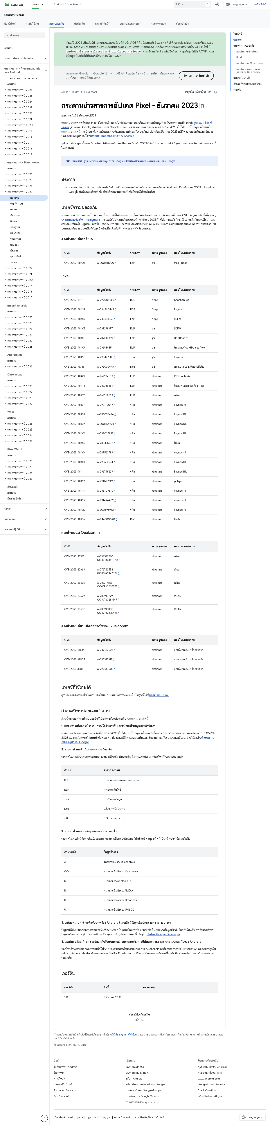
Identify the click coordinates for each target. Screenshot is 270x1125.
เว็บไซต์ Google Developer (163, 934)
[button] (22, 58)
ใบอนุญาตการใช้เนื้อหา (127, 1034)
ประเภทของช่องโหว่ (72, 220)
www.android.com (209, 1078)
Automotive (158, 23)
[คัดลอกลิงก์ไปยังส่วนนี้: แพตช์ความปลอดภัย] (101, 207)
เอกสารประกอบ (14, 15)
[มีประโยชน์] (210, 92)
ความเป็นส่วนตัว (122, 1117)
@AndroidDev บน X (137, 1072)
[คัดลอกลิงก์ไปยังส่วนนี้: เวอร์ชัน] (78, 973)
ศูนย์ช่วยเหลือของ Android (212, 1067)
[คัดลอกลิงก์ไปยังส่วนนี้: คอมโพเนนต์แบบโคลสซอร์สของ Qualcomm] (132, 626)
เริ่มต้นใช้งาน (32, 23)
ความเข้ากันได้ (102, 23)
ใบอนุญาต (105, 1117)
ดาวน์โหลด (59, 1078)
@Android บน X (135, 1067)
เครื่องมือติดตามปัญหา (210, 1096)
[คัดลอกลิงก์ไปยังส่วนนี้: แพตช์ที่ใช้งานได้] (94, 687)
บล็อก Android (134, 1078)
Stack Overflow (207, 1090)
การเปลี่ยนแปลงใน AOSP (105, 56)
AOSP (64, 92)
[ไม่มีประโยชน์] (215, 92)
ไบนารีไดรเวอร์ (61, 1096)
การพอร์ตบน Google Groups (142, 1102)
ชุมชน (80, 1117)
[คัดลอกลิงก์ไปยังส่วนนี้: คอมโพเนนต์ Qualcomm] (103, 533)
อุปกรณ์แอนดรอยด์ (130, 23)
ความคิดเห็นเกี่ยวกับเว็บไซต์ (149, 1117)
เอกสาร (35, 4)
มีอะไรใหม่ (9, 23)
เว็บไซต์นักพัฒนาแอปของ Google (157, 161)
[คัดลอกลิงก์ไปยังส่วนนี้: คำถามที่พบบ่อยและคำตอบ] (113, 711)
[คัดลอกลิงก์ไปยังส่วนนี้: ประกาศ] (78, 180)
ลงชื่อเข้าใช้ (260, 4)
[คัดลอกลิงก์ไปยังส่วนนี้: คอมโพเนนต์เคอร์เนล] (96, 239)
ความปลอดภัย (56, 23)
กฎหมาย (91, 1117)
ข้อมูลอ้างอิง (182, 23)
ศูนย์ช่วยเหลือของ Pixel (210, 1072)
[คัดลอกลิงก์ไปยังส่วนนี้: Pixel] (73, 276)
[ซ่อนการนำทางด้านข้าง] (44, 1118)
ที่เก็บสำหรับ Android (65, 1067)
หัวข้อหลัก (79, 23)
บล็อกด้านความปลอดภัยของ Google (145, 1084)
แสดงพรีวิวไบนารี (63, 1084)
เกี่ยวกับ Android (63, 1117)
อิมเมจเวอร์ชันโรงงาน (65, 1090)
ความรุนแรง (93, 220)
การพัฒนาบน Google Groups (142, 1096)
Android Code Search (67, 4)
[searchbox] (24, 35)
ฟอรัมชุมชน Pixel (159, 695)
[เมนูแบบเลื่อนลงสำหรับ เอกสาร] (44, 4)
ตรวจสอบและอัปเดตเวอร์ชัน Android (112, 136)
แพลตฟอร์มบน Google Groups (143, 1090)
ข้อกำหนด (59, 1072)
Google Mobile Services (211, 1084)
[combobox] (192, 4)
